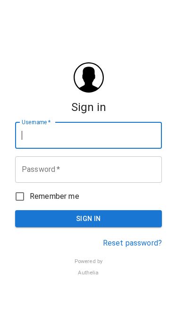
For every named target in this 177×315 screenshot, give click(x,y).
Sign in (88, 218)
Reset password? (132, 242)
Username (36, 122)
